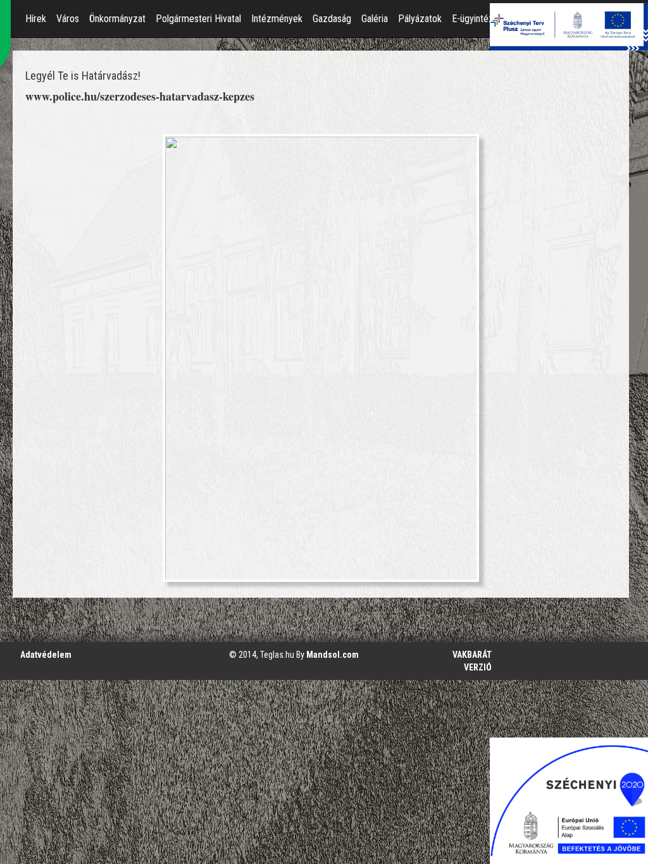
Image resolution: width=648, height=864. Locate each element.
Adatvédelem (46, 655)
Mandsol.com (332, 655)
